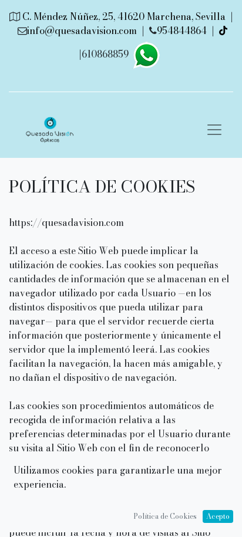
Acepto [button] (218, 516)
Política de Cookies (165, 516)
